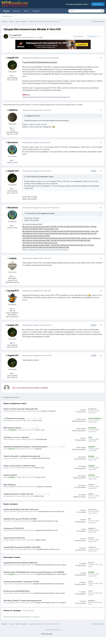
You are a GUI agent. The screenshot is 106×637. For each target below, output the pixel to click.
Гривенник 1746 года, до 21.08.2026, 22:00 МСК (20, 519)
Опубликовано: (36, 58)
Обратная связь (46, 634)
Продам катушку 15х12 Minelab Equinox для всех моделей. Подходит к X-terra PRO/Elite (34, 572)
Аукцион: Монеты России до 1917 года (51, 511)
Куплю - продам (37, 37)
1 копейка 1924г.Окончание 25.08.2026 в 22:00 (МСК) (22, 547)
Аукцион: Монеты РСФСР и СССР (47, 530)
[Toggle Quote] (25, 116)
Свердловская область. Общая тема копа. (19, 494)
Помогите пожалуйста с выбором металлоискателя (22, 456)
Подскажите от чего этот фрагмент (16, 437)
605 (63, 447)
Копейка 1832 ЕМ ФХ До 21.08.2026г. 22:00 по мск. (21, 509)
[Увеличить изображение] (54, 127)
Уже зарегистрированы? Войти (77, 4)
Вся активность (7, 16)
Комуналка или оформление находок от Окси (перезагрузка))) (26, 447)
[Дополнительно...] (101, 58)
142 (37, 428)
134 (40, 418)
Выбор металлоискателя (41, 458)
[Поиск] (102, 11)
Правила (36, 11)
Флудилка (38, 449)
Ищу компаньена (10, 484)
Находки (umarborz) (11, 475)
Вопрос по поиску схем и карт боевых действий (20, 409)
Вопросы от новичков (48, 411)
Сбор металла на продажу (15, 418)
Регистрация (97, 4)
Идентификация (42, 439)
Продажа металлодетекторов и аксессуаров (50, 565)
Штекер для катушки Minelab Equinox (17, 591)
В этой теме (93, 11)
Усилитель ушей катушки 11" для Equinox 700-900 (21, 581)
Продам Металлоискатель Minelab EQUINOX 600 (20, 563)
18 (48, 494)
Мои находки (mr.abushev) (13, 428)
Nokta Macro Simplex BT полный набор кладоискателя (23, 600)
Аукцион (16, 11)
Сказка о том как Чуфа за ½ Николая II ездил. (20, 466)
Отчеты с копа (37, 420)
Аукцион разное (41, 540)
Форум (6, 11)
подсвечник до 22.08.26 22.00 (14, 538)
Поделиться (79, 36)
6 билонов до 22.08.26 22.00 (14, 528)
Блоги (26, 11)
